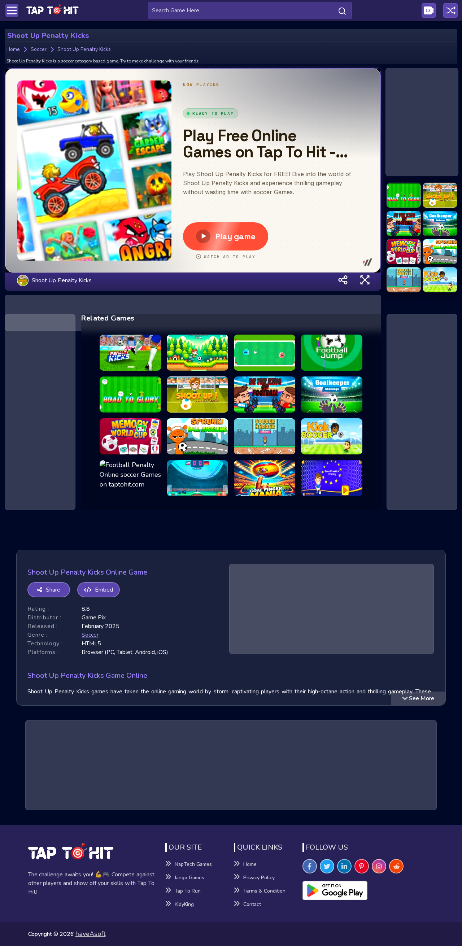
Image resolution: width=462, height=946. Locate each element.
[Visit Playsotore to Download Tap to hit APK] (368, 890)
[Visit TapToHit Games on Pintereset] (361, 866)
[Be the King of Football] (404, 223)
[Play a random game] (450, 10)
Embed (104, 590)
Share (53, 590)
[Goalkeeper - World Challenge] (440, 223)
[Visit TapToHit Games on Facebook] (309, 866)
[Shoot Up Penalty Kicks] (440, 195)
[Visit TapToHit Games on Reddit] (396, 866)
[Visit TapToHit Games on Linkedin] (344, 866)
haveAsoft (90, 933)
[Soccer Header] (404, 280)
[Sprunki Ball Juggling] (440, 252)
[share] (342, 280)
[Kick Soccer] (440, 280)
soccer (90, 635)
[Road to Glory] (404, 195)
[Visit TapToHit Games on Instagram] (379, 866)
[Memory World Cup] (404, 252)
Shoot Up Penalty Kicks (62, 280)
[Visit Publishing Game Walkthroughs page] (429, 10)
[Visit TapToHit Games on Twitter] (327, 866)
